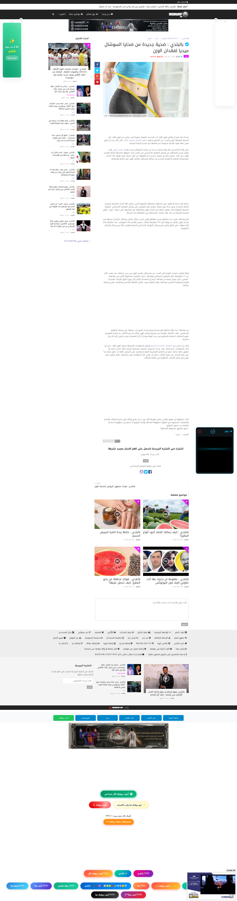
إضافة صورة (108, 643)
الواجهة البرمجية (161, 632)
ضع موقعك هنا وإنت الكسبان (131, 804)
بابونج (149, 38)
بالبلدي (117, 441)
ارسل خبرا (132, 638)
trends (72, 114)
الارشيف (164, 38)
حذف (152, 56)
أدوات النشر (180, 632)
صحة (156, 38)
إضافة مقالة (92, 643)
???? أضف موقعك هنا (105, 895)
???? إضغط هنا (17, 886)
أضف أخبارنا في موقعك (160, 649)
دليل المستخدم (65, 632)
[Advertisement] (146, 128)
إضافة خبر (76, 643)
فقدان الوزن (118, 150)
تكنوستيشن (85, 718)
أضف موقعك (63, 718)
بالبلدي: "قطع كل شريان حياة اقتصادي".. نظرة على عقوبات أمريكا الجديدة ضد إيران (63, 138)
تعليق (184, 624)
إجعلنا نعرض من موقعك (133, 649)
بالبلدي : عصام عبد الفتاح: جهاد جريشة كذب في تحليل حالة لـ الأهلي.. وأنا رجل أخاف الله (62, 89)
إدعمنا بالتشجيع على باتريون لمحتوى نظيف (167, 654)
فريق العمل (58, 638)
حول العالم (91, 14)
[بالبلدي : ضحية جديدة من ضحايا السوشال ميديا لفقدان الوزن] (146, 90)
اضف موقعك (100, 804)
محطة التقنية (173, 718)
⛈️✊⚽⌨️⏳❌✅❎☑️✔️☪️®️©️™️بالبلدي (105, 886)
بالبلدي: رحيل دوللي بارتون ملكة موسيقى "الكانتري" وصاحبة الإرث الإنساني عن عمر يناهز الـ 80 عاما (62, 223)
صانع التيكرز (143, 632)
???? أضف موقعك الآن (98, 873)
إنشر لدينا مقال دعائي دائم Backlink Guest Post (118, 654)
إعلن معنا (180, 649)
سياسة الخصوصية (93, 638)
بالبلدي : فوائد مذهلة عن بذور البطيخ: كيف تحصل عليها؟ (121, 580)
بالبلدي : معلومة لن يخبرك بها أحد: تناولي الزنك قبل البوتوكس (167, 580)
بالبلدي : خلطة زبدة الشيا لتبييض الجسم (120, 533)
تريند (73, 112)
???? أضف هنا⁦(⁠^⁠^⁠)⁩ (133, 895)
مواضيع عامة (75, 14)
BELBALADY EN (144, 643)
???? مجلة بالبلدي (66, 886)
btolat (75, 81)
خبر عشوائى (83, 632)
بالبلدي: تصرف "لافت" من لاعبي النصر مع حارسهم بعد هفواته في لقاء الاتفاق (62, 206)
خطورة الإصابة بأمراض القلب (135, 140)
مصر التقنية (151, 718)
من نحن (145, 638)
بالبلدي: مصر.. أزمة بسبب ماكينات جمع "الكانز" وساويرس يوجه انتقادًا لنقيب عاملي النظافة (62, 106)
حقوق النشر (179, 638)
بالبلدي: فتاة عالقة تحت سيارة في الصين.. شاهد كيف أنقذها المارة (62, 122)
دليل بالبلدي (179, 643)
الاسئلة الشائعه (161, 638)
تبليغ (159, 56)
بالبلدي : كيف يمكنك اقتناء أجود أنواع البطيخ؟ (166, 533)
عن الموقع (74, 638)
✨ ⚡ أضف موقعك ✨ (166, 886)
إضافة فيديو (125, 643)
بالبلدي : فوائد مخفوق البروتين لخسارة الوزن (114, 486)
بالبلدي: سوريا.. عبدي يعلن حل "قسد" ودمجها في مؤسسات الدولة (63, 155)
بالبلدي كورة (162, 643)
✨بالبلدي (123, 873)
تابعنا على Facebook (76, 241)
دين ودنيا (106, 14)
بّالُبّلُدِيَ (111, 632)
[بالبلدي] (115, 707)
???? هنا (141, 886)
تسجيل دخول (182, 1)
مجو (107, 718)
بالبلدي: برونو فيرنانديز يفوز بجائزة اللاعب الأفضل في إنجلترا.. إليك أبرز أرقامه (61, 189)
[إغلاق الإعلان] (216, 20)
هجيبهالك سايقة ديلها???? (118, 821)
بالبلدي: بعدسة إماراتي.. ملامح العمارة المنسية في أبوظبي (150, 7)
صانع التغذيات (126, 632)
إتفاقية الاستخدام (114, 638)
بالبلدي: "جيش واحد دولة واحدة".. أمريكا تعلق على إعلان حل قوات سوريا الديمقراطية (62, 172)
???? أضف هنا (41, 886)
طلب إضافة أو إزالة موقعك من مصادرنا (101, 649)
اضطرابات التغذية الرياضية (161, 346)
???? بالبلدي (143, 873)
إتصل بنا (63, 643)
